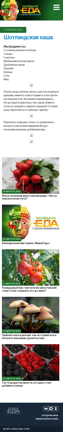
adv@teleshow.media (47, 418)
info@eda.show (50, 415)
